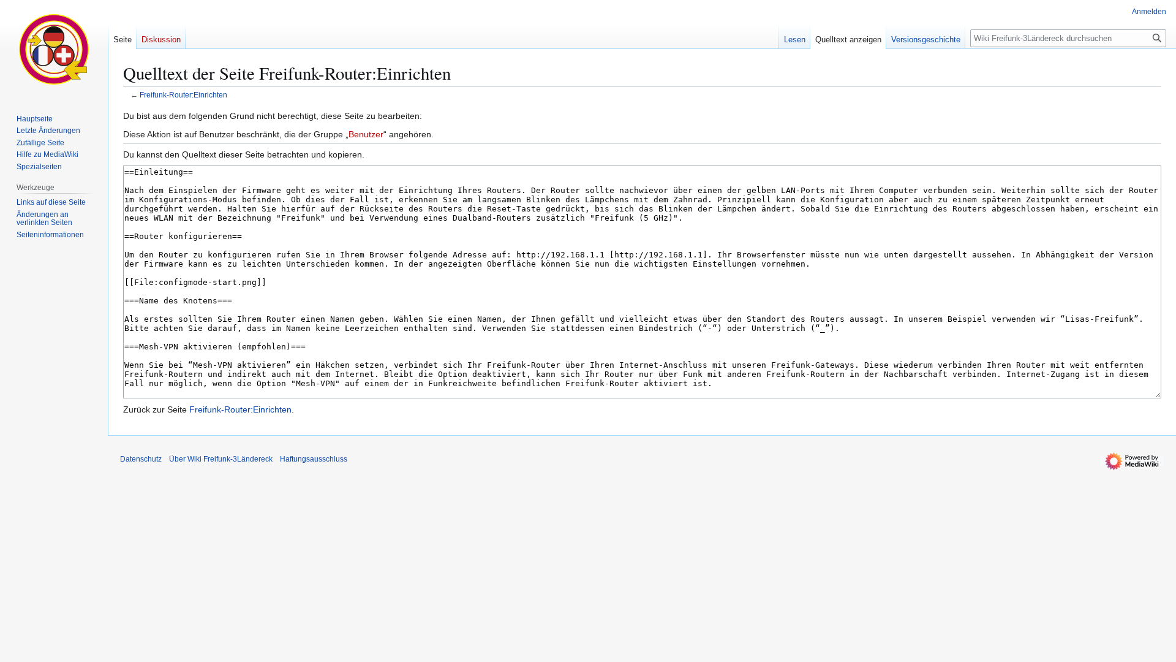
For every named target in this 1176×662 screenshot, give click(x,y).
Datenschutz (141, 459)
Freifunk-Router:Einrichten (183, 95)
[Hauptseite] (54, 49)
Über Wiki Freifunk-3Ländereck (221, 459)
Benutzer (366, 134)
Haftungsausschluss (313, 459)
